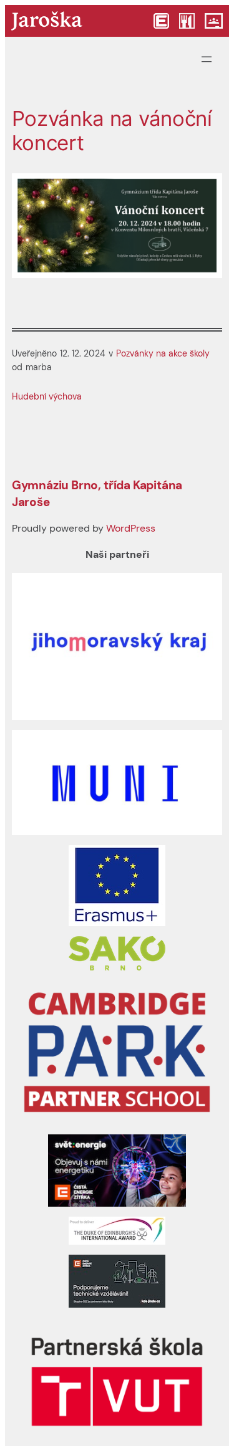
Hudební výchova (47, 396)
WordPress (130, 528)
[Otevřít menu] (206, 59)
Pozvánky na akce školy (163, 353)
